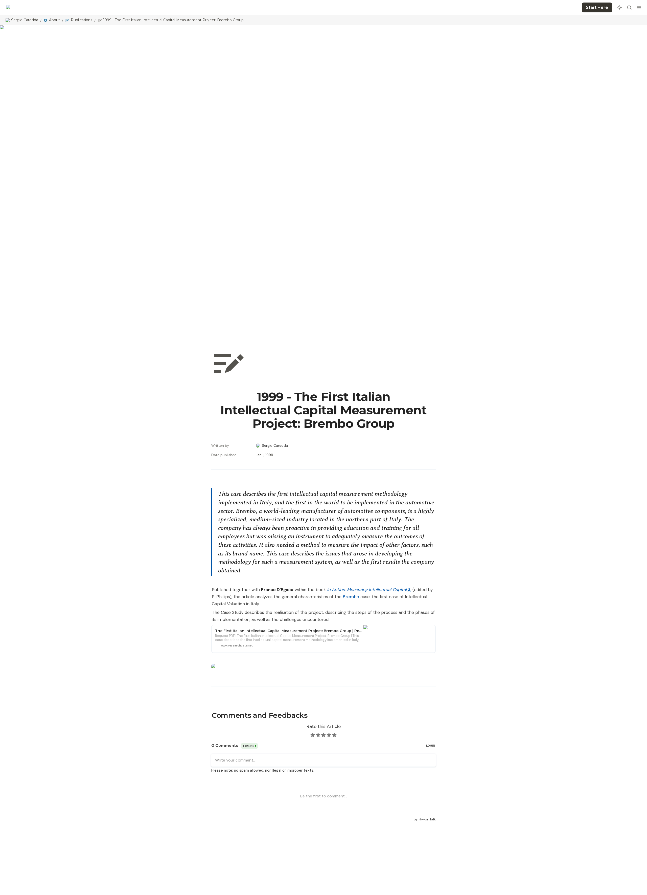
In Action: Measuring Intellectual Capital (367, 589)
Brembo (351, 596)
